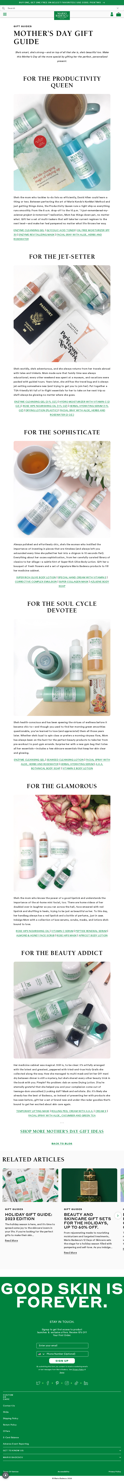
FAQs (6, 1412)
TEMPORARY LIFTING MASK (32, 1111)
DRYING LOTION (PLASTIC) (42, 410)
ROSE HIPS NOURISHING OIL (33, 931)
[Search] (3, 8)
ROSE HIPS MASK (67, 935)
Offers (6, 1431)
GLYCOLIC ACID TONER (60, 230)
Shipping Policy (10, 1418)
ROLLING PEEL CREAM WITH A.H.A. (72, 1111)
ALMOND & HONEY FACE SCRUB (35, 935)
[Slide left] (6, 1215)
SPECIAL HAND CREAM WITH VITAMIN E (82, 577)
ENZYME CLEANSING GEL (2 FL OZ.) (35, 402)
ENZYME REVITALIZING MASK (36, 234)
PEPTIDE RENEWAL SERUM (91, 931)
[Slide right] (118, 1215)
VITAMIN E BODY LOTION (77, 768)
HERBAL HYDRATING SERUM (77, 764)
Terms (61, 1372)
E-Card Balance (11, 1438)
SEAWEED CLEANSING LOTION (65, 760)
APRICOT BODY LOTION (93, 935)
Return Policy (9, 1425)
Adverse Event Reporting (16, 1444)
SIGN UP (62, 1361)
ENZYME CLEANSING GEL (29, 230)
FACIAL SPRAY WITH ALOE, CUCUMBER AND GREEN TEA (62, 1115)
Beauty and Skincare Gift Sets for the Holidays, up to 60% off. (87, 1220)
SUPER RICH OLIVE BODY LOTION (36, 577)
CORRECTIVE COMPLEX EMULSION (36, 581)
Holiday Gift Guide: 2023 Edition (28, 1216)
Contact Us (9, 1406)
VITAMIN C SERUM (62, 931)
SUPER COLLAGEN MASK (73, 581)
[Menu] (6, 14)
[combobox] (62, 8)
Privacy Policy (78, 1369)
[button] (118, 14)
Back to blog (62, 1143)
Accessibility (63, 1472)
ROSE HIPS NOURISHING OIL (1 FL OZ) (45, 406)
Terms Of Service (10, 1472)
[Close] (119, 8)
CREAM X (100, 1111)
